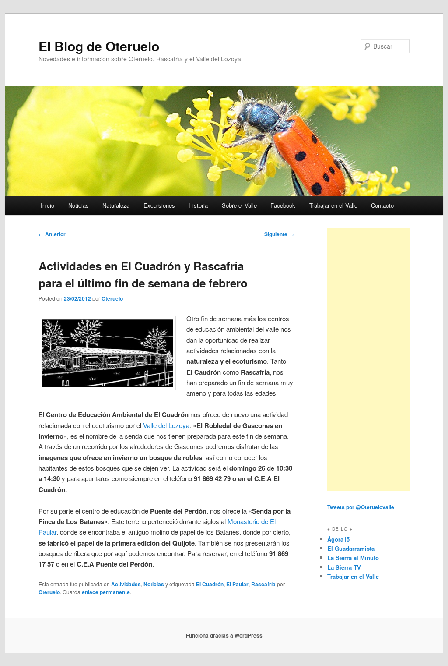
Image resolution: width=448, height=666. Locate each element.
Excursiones (159, 205)
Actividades (126, 584)
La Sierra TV (344, 567)
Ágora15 (338, 539)
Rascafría (263, 584)
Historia (198, 205)
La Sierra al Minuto (353, 557)
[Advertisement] (368, 359)
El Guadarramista (350, 548)
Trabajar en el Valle (333, 205)
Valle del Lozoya (166, 425)
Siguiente (279, 234)
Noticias (78, 205)
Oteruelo (112, 298)
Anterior (52, 234)
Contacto (382, 205)
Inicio (47, 205)
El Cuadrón (210, 584)
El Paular (237, 584)
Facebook (282, 205)
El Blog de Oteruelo (98, 45)
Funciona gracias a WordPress (224, 635)
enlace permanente (106, 592)
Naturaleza (116, 205)
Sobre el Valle (239, 205)
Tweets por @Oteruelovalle (360, 507)
